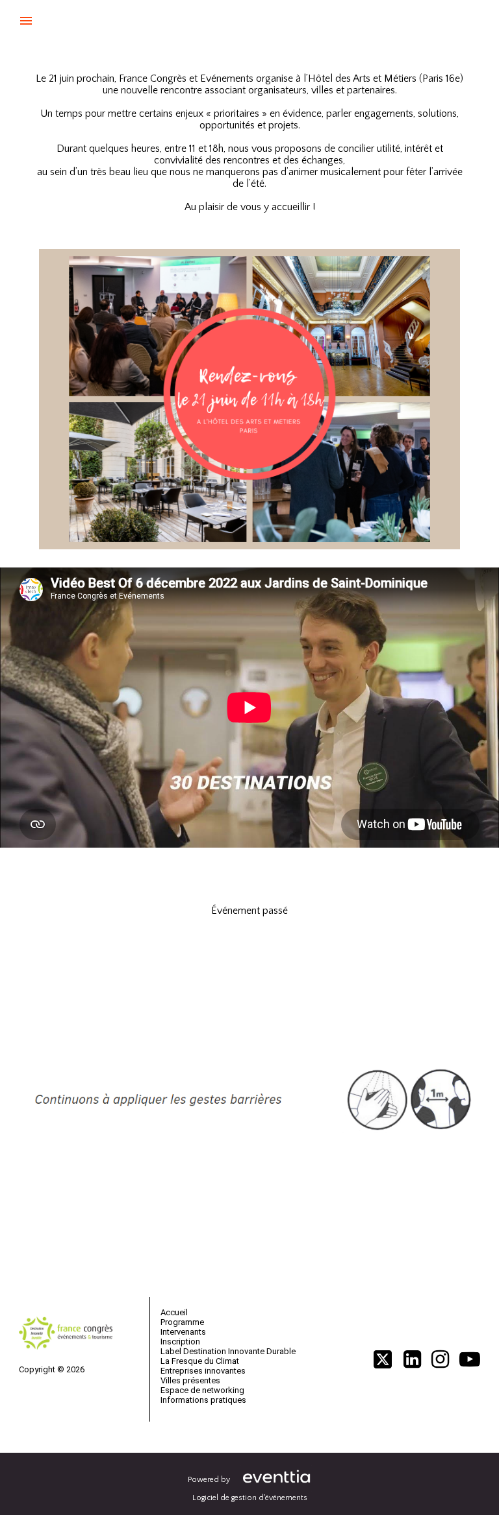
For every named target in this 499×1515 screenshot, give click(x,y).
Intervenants (183, 1332)
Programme (182, 1322)
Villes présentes (190, 1380)
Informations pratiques (203, 1400)
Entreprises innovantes (203, 1371)
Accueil (174, 1312)
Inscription (180, 1341)
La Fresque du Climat (199, 1361)
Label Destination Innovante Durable (228, 1351)
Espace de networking (202, 1390)
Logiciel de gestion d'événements (249, 1498)
